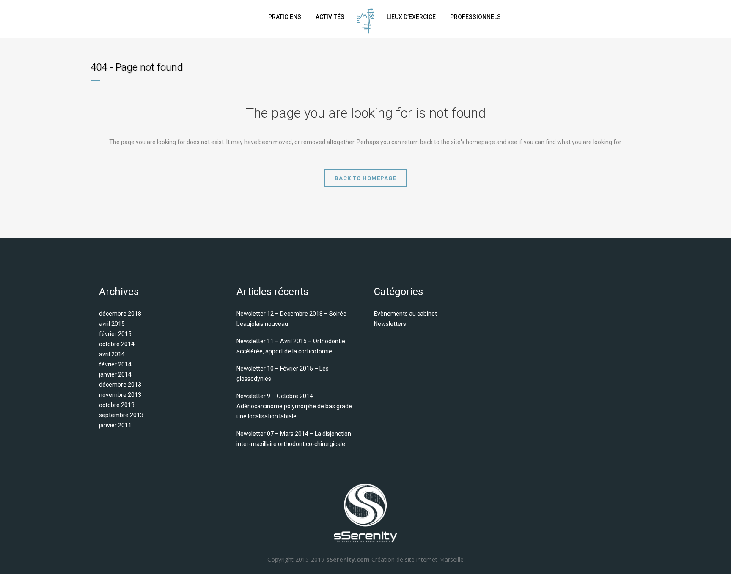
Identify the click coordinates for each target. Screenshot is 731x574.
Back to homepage (365, 178)
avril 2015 (112, 323)
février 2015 (115, 334)
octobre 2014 (117, 344)
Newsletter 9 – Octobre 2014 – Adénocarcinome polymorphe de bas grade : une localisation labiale (295, 406)
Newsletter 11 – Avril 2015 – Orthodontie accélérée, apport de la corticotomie (290, 346)
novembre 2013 (120, 394)
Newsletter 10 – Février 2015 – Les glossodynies (282, 373)
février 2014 (115, 364)
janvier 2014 (115, 374)
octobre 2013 (117, 405)
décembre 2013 (120, 384)
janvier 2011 (115, 425)
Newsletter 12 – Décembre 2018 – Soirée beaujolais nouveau (291, 318)
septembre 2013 (121, 415)
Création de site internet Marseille (417, 559)
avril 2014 (112, 354)
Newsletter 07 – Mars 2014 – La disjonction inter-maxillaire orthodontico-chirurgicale (293, 438)
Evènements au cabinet (405, 313)
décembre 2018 (120, 313)
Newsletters (390, 323)
